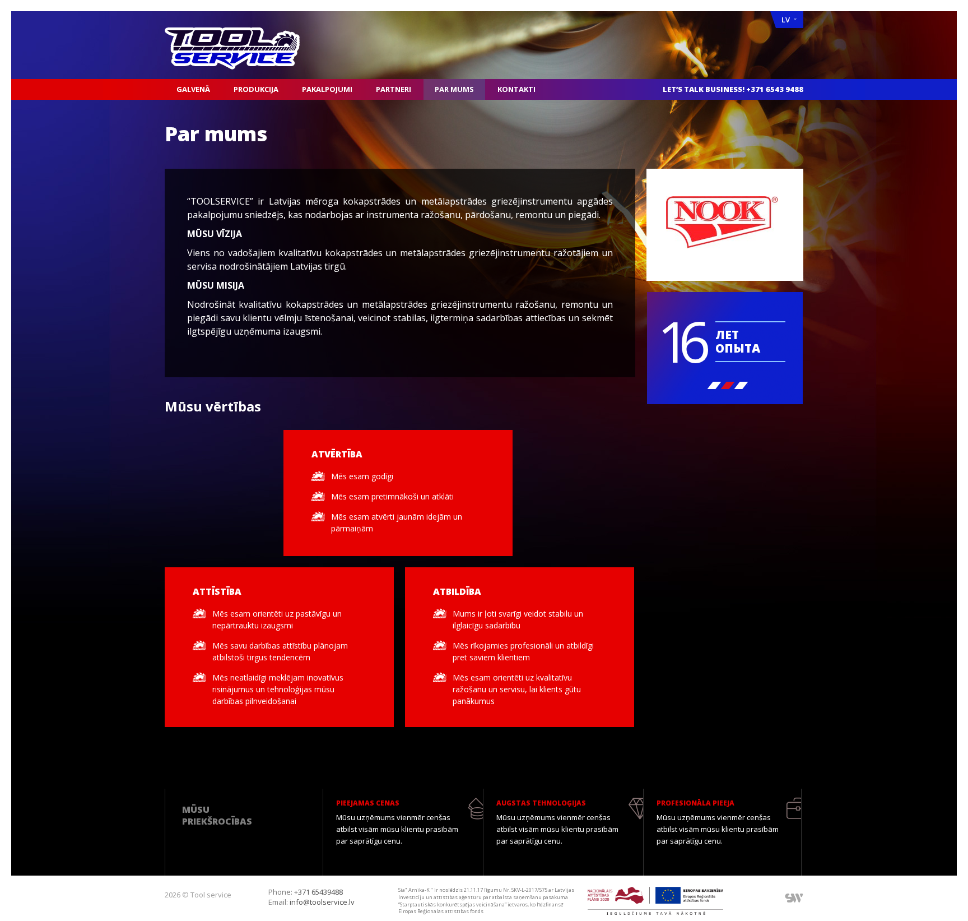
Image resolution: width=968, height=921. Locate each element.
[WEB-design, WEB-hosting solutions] (794, 897)
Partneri (393, 89)
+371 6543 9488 (774, 89)
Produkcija (256, 89)
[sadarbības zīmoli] (724, 225)
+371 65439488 (318, 892)
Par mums (454, 89)
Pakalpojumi (327, 89)
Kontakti (516, 89)
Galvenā (193, 89)
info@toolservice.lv (322, 902)
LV (785, 20)
